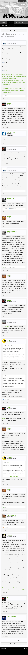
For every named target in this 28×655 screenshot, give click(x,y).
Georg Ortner (11, 132)
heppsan (9, 340)
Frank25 (9, 535)
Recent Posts (12, 25)
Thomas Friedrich (12, 231)
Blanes (9, 103)
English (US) (3, 648)
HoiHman (9, 42)
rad (8, 321)
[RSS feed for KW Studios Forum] (26, 648)
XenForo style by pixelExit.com (7, 653)
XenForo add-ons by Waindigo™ (7, 652)
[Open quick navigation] (26, 31)
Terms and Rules (24, 650)
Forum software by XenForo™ (7, 650)
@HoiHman (5, 326)
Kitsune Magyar (11, 515)
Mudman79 (10, 198)
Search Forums (4, 25)
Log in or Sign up (22, 1)
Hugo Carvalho (11, 616)
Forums (11, 22)
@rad (3, 418)
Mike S (9, 216)
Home (4, 22)
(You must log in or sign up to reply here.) (18, 640)
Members (18, 22)
